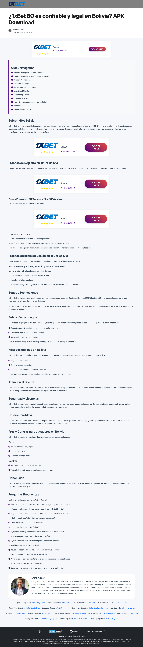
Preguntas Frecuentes (23, 109)
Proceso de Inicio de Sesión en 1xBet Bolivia (32, 76)
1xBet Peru (133, 613)
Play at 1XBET (97, 49)
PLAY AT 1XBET (96, 147)
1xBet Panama (109, 613)
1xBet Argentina (38, 603)
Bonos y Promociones (23, 80)
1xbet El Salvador (81, 619)
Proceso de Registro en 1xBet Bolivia (28, 73)
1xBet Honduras (128, 608)
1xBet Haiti (20, 613)
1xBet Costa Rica (33, 608)
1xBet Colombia (121, 603)
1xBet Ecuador (63, 608)
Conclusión (18, 106)
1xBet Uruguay (112, 619)
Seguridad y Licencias (22, 95)
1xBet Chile (91, 603)
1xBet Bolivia (66, 603)
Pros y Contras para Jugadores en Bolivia (30, 102)
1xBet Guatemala (96, 608)
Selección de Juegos (22, 84)
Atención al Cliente (21, 91)
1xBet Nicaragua (79, 613)
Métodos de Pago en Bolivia (25, 87)
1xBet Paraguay (47, 619)
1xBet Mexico (47, 613)
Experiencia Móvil (21, 98)
